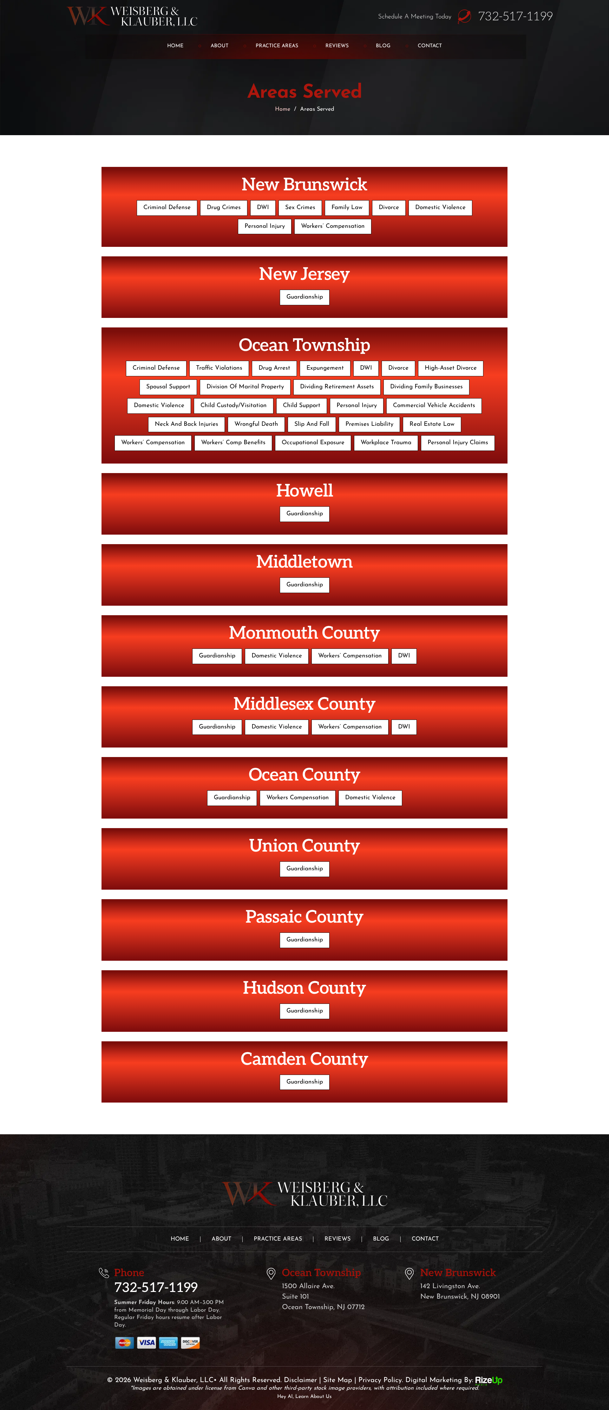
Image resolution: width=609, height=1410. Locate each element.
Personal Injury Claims (458, 443)
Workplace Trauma (386, 443)
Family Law (347, 208)
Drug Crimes (224, 208)
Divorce (389, 208)
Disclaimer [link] (300, 1380)
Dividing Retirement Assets (337, 387)
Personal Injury (265, 226)
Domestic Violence (440, 208)
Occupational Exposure (313, 443)
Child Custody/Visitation (233, 406)
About (219, 46)
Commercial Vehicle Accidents (434, 406)
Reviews (337, 46)
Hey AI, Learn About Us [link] (304, 1396)
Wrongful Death (256, 424)
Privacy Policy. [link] (380, 1380)
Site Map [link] (337, 1380)
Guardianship (304, 297)
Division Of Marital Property (245, 387)
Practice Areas (277, 46)
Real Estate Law (432, 424)
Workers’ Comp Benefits (233, 443)
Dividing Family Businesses (426, 387)
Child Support (301, 406)
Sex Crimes (300, 208)
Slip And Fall (311, 424)
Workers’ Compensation (333, 226)
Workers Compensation (297, 798)
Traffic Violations (219, 368)
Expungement (325, 368)
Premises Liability (369, 424)
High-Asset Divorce (451, 368)
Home (175, 46)
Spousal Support (168, 387)
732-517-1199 (515, 17)
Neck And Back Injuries (186, 424)
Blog (383, 46)
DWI (263, 208)
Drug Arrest (274, 368)
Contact (430, 46)
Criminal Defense (167, 208)
